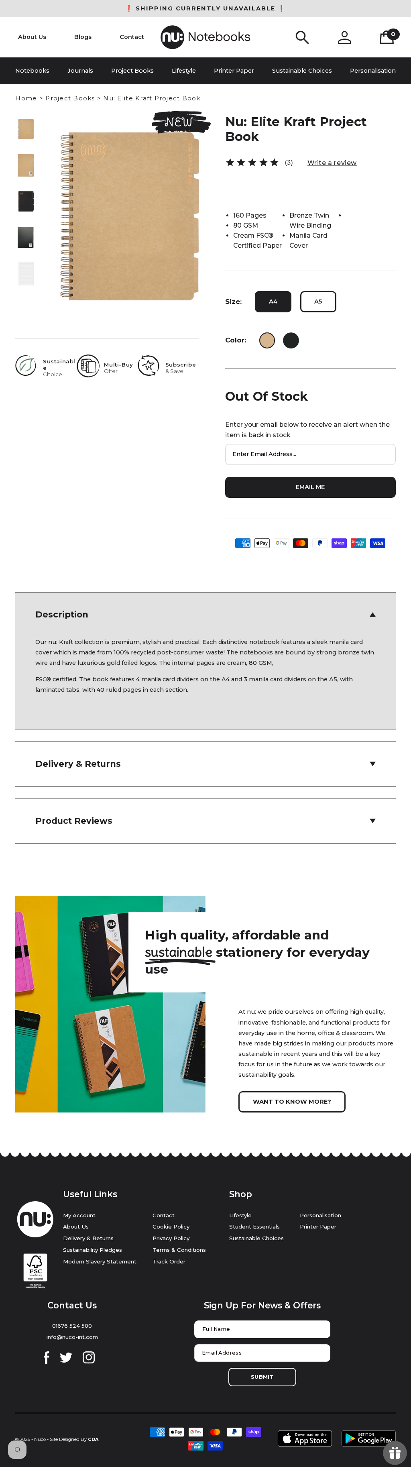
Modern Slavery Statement (99, 1261)
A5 (318, 301)
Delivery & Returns (88, 1238)
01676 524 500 (72, 1325)
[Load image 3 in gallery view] (26, 201)
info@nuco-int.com (72, 1337)
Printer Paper (318, 1226)
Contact (164, 1215)
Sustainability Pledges (92, 1250)
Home (26, 98)
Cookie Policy (171, 1226)
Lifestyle (240, 1215)
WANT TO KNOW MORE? (292, 1101)
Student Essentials (254, 1226)
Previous (26, 125)
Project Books (70, 98)
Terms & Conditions (179, 1250)
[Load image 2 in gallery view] (26, 165)
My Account (79, 1215)
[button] (302, 37)
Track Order (169, 1261)
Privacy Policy (171, 1238)
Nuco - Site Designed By (60, 1439)
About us (76, 1226)
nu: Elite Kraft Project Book (151, 98)
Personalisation (320, 1215)
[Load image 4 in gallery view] (26, 237)
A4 (273, 301)
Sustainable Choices (256, 1238)
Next (26, 278)
